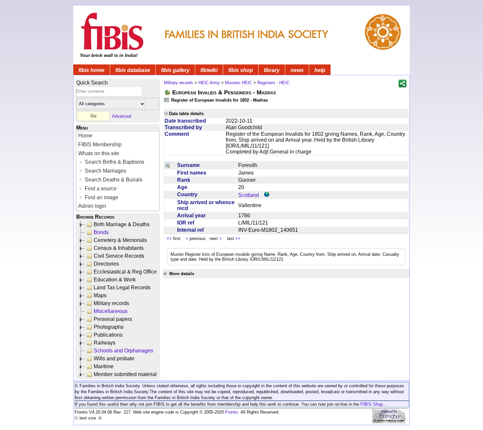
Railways (104, 343)
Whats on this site (98, 153)
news (297, 70)
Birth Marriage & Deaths (122, 224)
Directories (106, 264)
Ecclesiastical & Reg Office (125, 272)
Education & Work (115, 279)
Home (85, 135)
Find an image (100, 197)
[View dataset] (167, 100)
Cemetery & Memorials (120, 240)
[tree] (118, 299)
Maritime (104, 366)
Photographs (109, 327)
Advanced (121, 115)
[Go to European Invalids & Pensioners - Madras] (168, 92)
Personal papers (113, 319)
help (319, 70)
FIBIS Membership (100, 144)
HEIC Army (209, 82)
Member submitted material (125, 374)
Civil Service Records (119, 256)
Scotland (248, 195)
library (272, 70)
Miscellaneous (110, 311)
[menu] (117, 171)
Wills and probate (114, 358)
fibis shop (240, 70)
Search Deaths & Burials (112, 179)
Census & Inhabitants (119, 248)
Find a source (100, 188)
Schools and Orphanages (123, 350)
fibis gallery (175, 70)
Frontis (231, 412)
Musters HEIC (238, 82)
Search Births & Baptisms (113, 162)
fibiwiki (209, 70)
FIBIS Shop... (373, 404)
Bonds (101, 232)
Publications (108, 335)
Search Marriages (104, 171)
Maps (100, 295)
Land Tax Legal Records (122, 287)
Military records (111, 303)
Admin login (92, 206)
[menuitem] (117, 135)
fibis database (132, 70)
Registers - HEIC (273, 82)
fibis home (91, 70)
